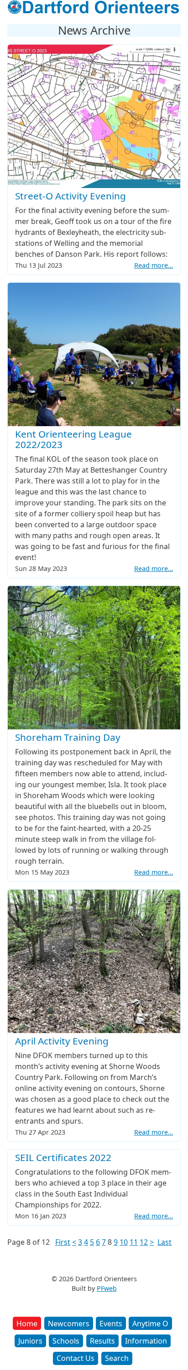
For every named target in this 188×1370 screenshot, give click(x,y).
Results (102, 1341)
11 (134, 1242)
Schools (65, 1341)
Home (26, 1324)
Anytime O (150, 1324)
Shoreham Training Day (67, 737)
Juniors (30, 1341)
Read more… (153, 265)
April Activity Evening (62, 1040)
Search (117, 1358)
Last (164, 1242)
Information (146, 1341)
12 (144, 1242)
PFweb (107, 1288)
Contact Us (75, 1358)
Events (110, 1324)
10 (124, 1242)
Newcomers (68, 1324)
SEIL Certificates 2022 (63, 1157)
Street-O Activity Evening (70, 195)
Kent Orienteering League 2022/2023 (73, 439)
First (62, 1242)
